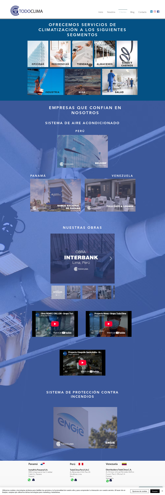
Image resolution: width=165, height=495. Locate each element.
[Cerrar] (162, 491)
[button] (82, 151)
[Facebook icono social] (158, 11)
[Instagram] (155, 11)
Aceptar (155, 491)
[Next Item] (110, 258)
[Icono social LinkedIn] (151, 11)
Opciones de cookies (139, 491)
